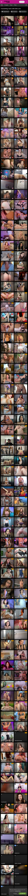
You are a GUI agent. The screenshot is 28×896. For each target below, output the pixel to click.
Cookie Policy (18, 891)
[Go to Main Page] (8, 1)
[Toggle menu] (1, 2)
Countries (15, 11)
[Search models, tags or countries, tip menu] (26, 5)
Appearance (6, 11)
